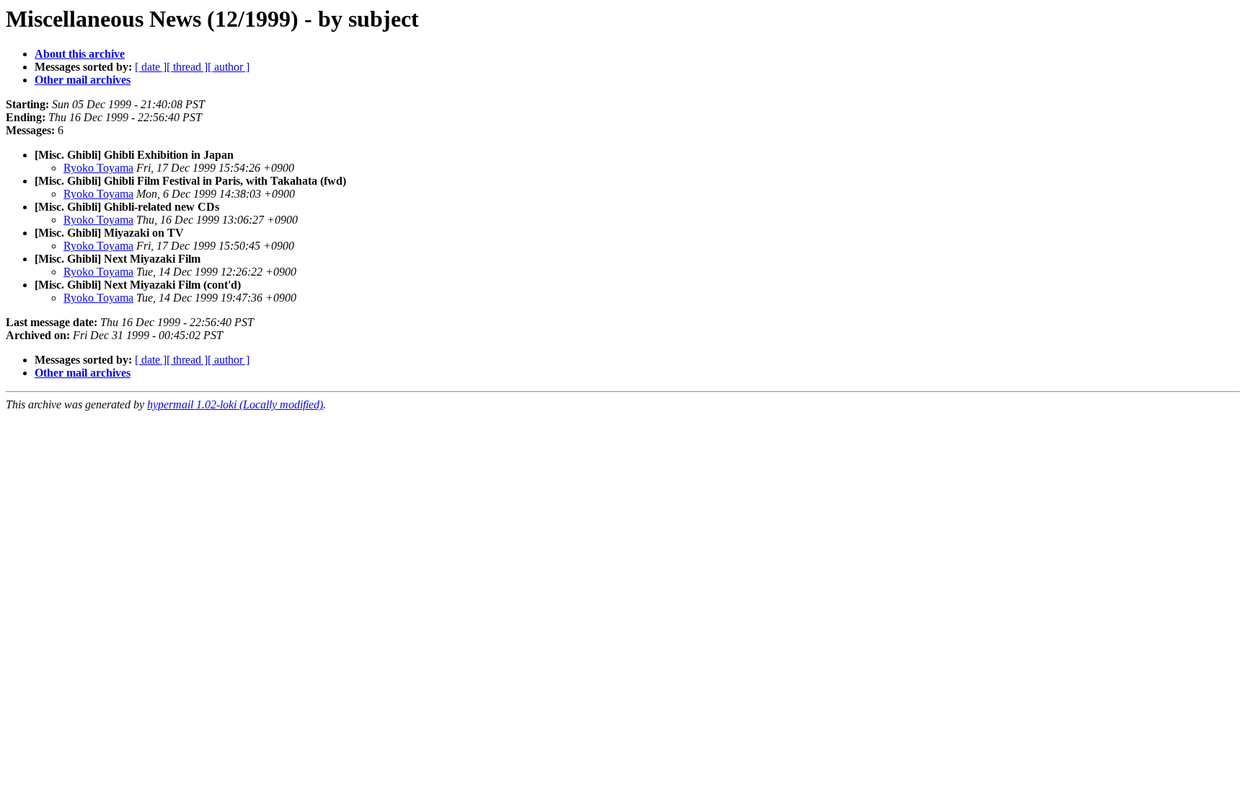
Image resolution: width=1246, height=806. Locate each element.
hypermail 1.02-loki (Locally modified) (235, 404)
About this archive (80, 54)
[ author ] (228, 67)
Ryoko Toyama (98, 168)
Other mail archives (83, 80)
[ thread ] (187, 67)
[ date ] (151, 67)
